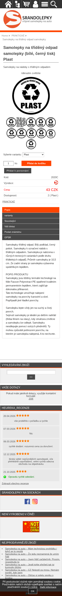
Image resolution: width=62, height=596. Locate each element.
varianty (8, 215)
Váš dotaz (9, 226)
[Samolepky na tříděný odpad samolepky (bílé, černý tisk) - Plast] (31, 96)
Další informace (48, 587)
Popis (7, 209)
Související (10, 221)
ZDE (31, 399)
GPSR (7, 237)
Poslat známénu (12, 232)
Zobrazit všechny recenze (15, 483)
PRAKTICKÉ (8, 202)
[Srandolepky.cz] (56, 184)
